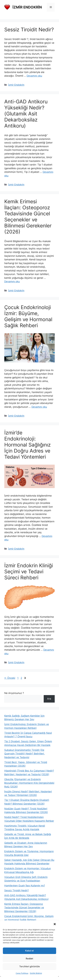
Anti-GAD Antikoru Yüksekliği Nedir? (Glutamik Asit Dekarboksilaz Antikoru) (26, 113)
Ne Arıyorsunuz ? (14, 693)
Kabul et (29, 950)
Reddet (29, 958)
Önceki (9, 678)
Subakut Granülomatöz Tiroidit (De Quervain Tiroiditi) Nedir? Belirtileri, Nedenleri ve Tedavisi (24, 754)
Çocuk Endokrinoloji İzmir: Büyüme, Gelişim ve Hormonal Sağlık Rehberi (28, 316)
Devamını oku (34, 75)
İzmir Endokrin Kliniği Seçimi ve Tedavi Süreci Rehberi (28, 571)
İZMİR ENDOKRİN (27, 7)
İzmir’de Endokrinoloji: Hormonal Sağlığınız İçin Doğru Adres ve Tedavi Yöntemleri (27, 445)
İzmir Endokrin (16, 84)
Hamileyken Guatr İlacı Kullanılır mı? (24, 885)
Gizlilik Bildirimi (36, 973)
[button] (54, 924)
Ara (49, 698)
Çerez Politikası (22, 973)
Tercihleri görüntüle (29, 966)
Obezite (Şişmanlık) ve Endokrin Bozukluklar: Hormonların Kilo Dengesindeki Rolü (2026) (29, 783)
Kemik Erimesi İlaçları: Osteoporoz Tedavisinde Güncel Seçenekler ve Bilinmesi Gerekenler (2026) (28, 216)
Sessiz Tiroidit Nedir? (29, 29)
